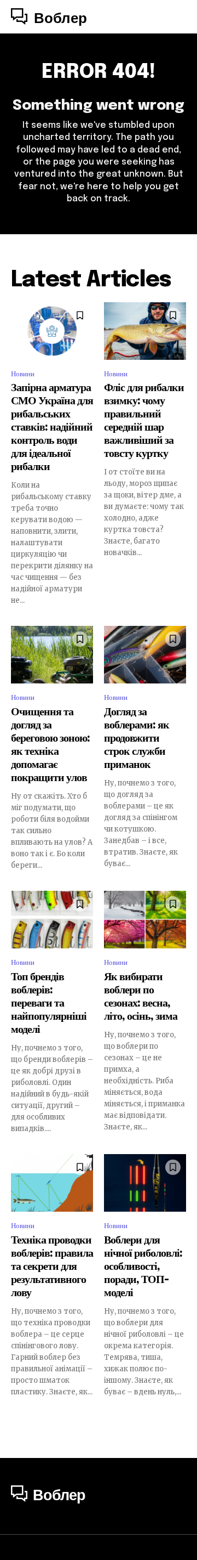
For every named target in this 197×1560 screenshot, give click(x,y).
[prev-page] (18, 1417)
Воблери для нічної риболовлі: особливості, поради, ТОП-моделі (143, 1267)
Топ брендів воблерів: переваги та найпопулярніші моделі (48, 1003)
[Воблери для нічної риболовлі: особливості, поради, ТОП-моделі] (145, 1183)
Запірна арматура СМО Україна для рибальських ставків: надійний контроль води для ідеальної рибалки (52, 427)
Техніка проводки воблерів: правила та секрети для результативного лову (52, 1267)
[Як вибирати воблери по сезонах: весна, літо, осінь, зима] (145, 919)
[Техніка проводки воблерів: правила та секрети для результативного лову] (52, 1183)
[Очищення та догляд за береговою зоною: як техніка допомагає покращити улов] (52, 654)
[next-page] (179, 1417)
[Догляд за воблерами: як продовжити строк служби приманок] (145, 654)
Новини (22, 373)
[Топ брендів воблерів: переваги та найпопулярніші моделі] (52, 919)
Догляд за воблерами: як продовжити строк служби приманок (136, 738)
